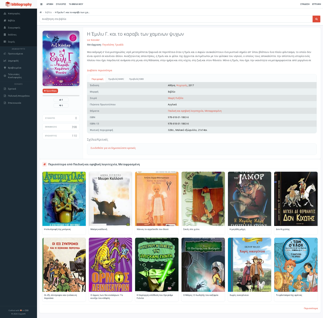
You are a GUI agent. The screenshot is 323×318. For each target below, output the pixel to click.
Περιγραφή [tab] (97, 78)
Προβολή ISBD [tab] (136, 78)
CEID (27, 310)
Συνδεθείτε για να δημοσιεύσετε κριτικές (113, 148)
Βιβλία (48, 12)
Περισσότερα (311, 308)
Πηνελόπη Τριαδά (112, 44)
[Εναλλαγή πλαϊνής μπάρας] (41, 4)
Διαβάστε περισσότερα (99, 70)
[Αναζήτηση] (316, 19)
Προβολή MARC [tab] (116, 78)
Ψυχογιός (181, 85)
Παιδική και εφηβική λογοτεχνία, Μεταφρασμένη (195, 110)
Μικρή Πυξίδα (175, 98)
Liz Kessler (93, 39)
